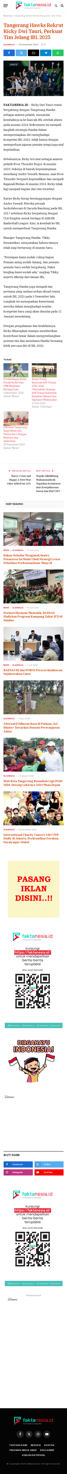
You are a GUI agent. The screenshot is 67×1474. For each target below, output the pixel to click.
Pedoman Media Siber (23, 1450)
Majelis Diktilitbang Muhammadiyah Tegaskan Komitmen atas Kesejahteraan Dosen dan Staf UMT (48, 483)
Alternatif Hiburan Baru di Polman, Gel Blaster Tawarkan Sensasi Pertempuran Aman (31, 727)
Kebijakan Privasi (33, 1455)
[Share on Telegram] (45, 53)
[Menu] (5, 5)
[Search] (62, 5)
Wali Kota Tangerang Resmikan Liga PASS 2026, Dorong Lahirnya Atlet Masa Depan (32, 783)
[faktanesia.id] (33, 5)
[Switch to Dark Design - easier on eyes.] (56, 5)
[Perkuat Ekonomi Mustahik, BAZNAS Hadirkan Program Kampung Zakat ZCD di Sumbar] (33, 586)
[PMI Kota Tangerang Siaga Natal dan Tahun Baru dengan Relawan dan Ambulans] (15, 418)
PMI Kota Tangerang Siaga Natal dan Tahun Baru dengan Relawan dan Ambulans (15, 434)
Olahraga (9, 44)
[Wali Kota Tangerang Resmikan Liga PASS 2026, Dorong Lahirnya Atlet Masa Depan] (33, 755)
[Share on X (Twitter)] (21, 53)
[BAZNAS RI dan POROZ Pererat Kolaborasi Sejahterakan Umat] (33, 644)
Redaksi (36, 1445)
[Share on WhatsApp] (58, 53)
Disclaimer (47, 1450)
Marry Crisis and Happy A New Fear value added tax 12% (19, 479)
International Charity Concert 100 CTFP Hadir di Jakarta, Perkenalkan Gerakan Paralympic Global (31, 838)
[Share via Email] (33, 53)
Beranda (7, 15)
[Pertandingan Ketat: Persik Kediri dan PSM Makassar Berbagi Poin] (15, 370)
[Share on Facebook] (9, 53)
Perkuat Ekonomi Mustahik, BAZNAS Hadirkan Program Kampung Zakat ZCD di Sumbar (32, 616)
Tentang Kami (18, 1445)
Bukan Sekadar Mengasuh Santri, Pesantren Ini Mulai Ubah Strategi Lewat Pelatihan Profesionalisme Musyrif (31, 559)
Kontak (49, 1445)
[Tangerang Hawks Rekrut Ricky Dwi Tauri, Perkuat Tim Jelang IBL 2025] (33, 95)
